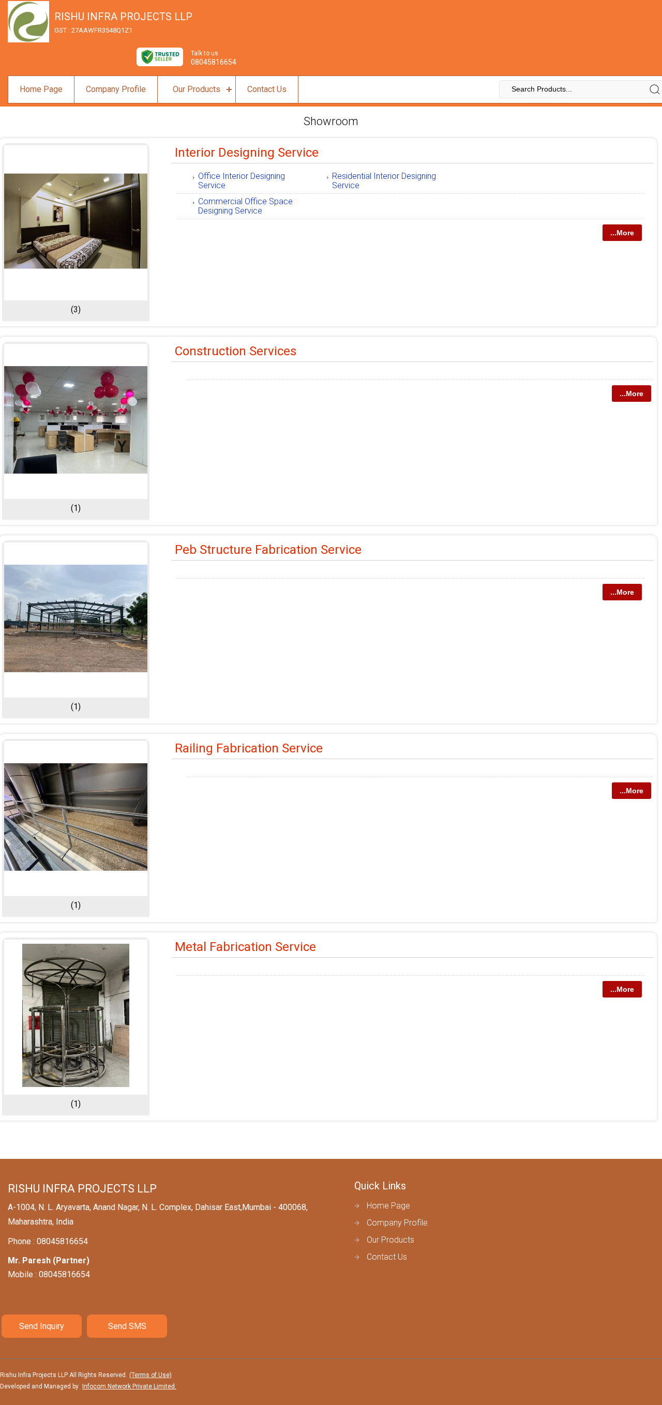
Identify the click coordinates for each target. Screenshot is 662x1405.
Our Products (196, 89)
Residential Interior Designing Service (384, 180)
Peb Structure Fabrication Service (268, 549)
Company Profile (116, 89)
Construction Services (235, 351)
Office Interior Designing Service (241, 180)
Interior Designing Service (247, 152)
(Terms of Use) (150, 1375)
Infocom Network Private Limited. (129, 1386)
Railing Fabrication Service (249, 748)
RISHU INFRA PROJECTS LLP (123, 22)
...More (622, 233)
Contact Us (267, 89)
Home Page (41, 89)
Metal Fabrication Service (245, 947)
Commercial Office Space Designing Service (245, 206)
